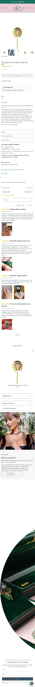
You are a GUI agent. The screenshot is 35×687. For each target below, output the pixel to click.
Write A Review (6, 188)
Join (17, 679)
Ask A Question (29, 188)
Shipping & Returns (8, 403)
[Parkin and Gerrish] (17, 8)
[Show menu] (1, 8)
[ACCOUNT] (24, 8)
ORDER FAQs (7, 396)
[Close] (32, 528)
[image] (7, 229)
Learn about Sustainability (10, 473)
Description (4, 102)
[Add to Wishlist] (33, 351)
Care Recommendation (7, 136)
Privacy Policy (25, 682)
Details (3, 132)
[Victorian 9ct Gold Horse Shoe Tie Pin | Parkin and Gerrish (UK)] (4, 53)
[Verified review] (11, 211)
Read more (4, 255)
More (17, 335)
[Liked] (32, 211)
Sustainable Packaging (9, 408)
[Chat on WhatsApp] (31, 683)
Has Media (29, 205)
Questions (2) (28, 192)
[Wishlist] (27, 8)
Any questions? (5, 140)
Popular (22, 205)
